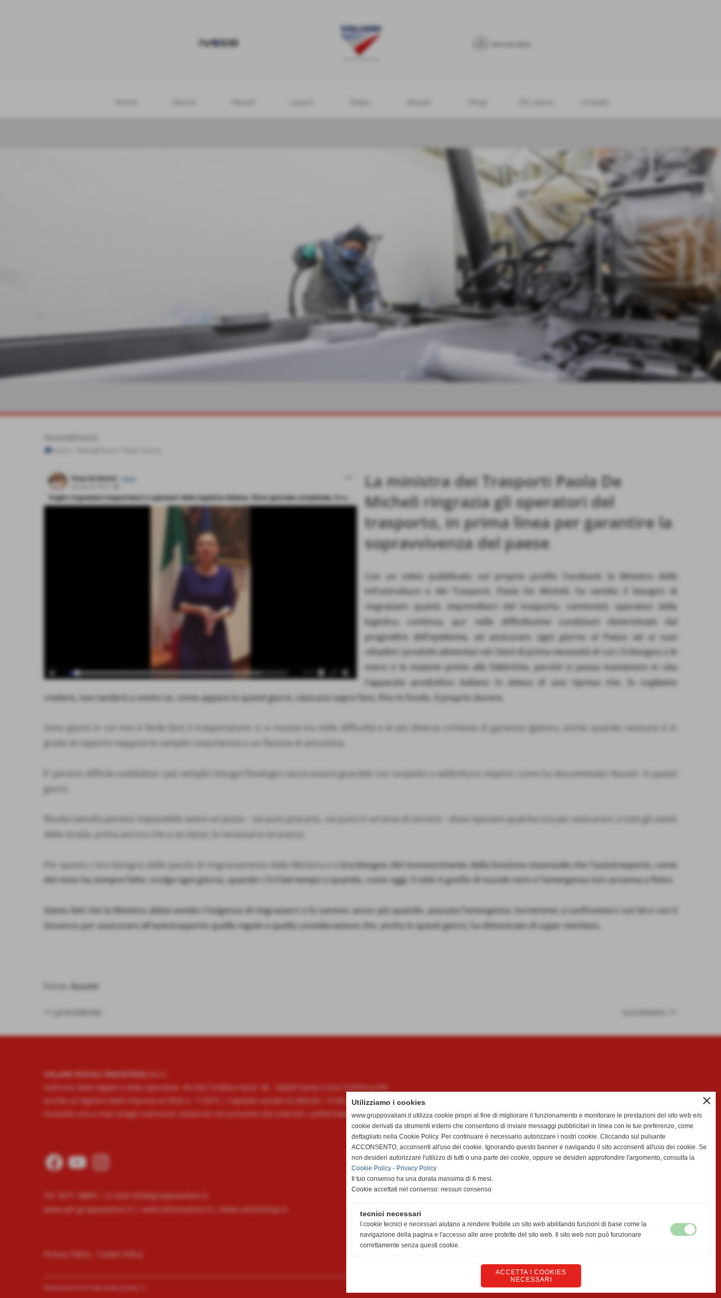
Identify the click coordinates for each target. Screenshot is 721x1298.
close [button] (706, 1100)
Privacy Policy (416, 1168)
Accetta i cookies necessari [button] (531, 1275)
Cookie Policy (371, 1168)
